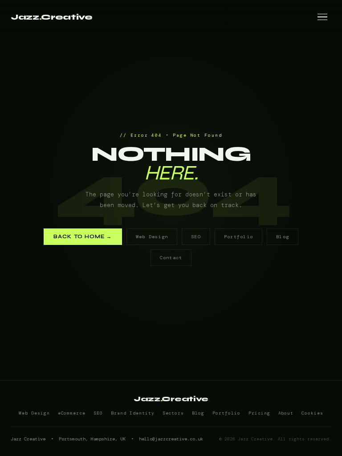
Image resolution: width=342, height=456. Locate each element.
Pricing (259, 413)
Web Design (152, 237)
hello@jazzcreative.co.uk (171, 439)
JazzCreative (52, 17)
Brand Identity (132, 413)
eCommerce (72, 413)
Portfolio (238, 237)
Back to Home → (82, 237)
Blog (282, 237)
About (286, 413)
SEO (196, 237)
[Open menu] (322, 17)
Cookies (312, 413)
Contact (171, 258)
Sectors (173, 413)
